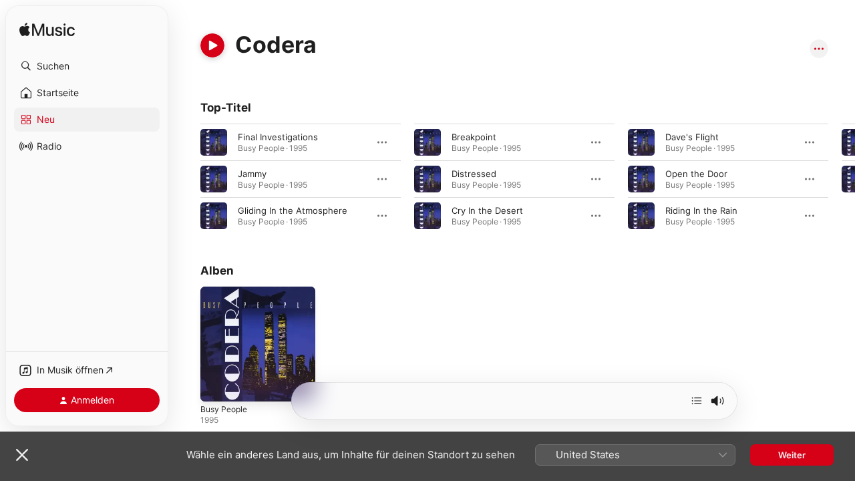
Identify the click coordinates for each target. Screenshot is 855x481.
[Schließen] (22, 455)
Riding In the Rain (701, 210)
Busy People (226, 292)
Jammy (252, 173)
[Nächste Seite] (841, 179)
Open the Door (696, 173)
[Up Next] (697, 400)
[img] (47, 30)
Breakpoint (474, 137)
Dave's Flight (692, 137)
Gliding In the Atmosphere (292, 210)
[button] (87, 66)
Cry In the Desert (487, 210)
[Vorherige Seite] (187, 179)
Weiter (792, 455)
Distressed (474, 173)
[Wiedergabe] (212, 45)
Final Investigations (278, 137)
